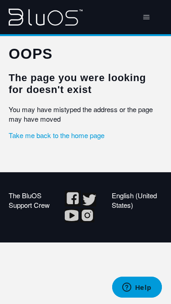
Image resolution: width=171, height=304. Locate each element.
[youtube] (72, 219)
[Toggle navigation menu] (146, 17)
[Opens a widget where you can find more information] (137, 288)
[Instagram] (87, 219)
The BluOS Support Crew (29, 200)
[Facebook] (74, 203)
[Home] (46, 17)
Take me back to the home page (56, 135)
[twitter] (89, 203)
